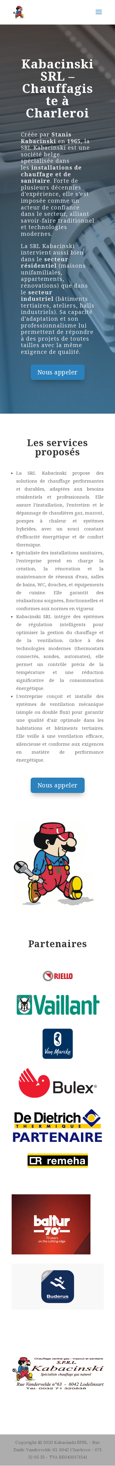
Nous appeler (57, 372)
